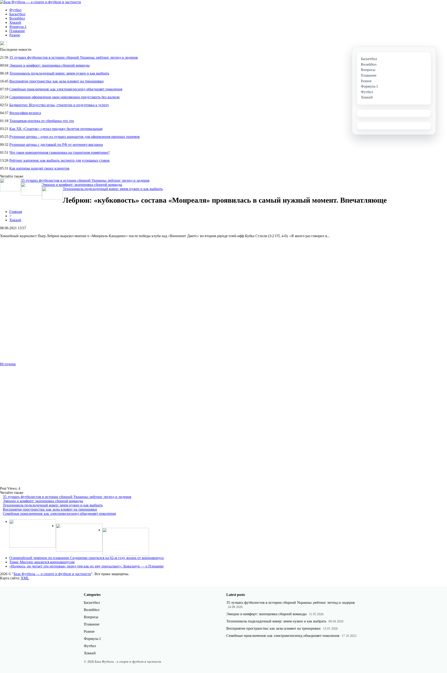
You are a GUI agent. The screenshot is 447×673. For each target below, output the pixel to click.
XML (25, 578)
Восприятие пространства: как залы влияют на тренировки (56, 81)
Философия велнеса (25, 113)
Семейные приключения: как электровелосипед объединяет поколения (65, 89)
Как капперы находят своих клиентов (39, 168)
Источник (8, 364)
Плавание (17, 31)
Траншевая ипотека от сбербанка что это (41, 121)
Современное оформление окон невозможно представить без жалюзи (64, 97)
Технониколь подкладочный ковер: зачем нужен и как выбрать (59, 73)
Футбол (15, 10)
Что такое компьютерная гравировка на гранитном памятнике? (59, 152)
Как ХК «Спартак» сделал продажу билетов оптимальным (55, 129)
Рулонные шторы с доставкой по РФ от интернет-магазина (56, 145)
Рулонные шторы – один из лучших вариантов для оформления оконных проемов (74, 137)
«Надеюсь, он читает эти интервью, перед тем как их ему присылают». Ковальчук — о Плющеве (86, 566)
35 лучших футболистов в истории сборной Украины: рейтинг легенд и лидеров (73, 57)
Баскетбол (17, 14)
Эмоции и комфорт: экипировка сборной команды (49, 65)
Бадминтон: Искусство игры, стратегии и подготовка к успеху (59, 105)
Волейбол (17, 18)
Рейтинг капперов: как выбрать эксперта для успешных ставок (59, 160)
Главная (15, 212)
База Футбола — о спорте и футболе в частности (52, 574)
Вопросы (91, 617)
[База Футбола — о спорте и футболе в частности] (40, 2)
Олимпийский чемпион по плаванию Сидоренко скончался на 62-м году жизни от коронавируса (86, 558)
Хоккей (15, 22)
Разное (14, 35)
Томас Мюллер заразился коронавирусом (41, 562)
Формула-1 (18, 27)
